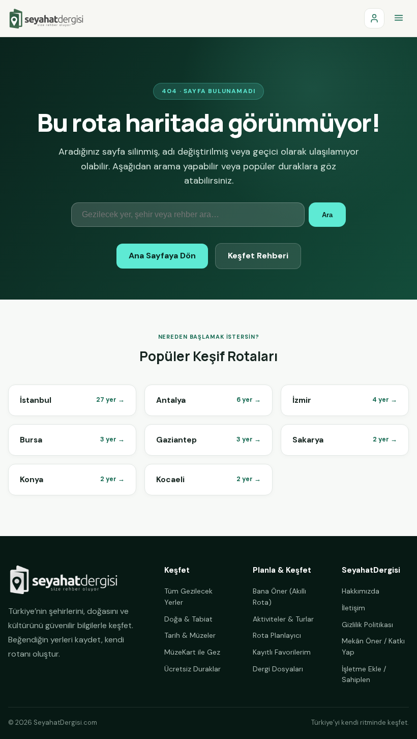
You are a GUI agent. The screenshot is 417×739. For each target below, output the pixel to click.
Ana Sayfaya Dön (162, 255)
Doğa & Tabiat (188, 619)
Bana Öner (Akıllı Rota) (279, 596)
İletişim (353, 607)
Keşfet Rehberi (258, 255)
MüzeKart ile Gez (192, 652)
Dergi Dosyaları (278, 668)
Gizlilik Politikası (367, 624)
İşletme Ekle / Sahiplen (364, 674)
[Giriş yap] (374, 18)
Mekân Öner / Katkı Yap (373, 646)
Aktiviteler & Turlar (283, 619)
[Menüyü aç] (399, 18)
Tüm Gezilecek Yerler (188, 596)
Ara (327, 215)
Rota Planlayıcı (277, 635)
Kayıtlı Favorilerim (282, 652)
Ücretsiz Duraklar (192, 668)
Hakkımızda (360, 591)
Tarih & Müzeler (190, 635)
